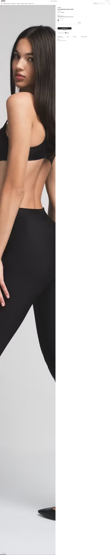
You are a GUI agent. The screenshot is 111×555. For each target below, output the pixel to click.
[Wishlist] (106, 3)
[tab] (60, 37)
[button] (61, 12)
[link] (58, 20)
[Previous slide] (1, 280)
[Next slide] (54, 280)
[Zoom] (1, 6)
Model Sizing (4, 553)
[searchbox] (100, 3)
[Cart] (109, 3)
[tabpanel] (83, 40)
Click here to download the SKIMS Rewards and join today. (65, 16)
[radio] (59, 24)
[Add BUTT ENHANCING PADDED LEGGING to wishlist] (54, 6)
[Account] (108, 3)
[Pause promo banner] (105, 1)
